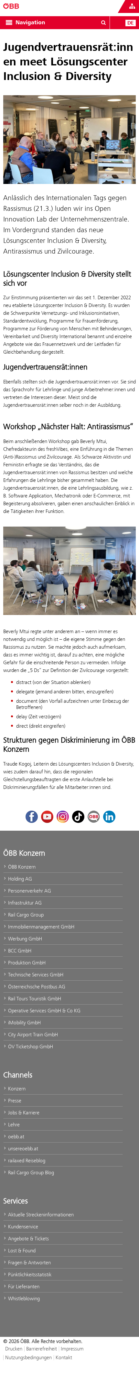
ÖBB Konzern (21, 867)
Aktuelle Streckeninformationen (40, 1215)
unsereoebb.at (22, 1148)
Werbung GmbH (24, 939)
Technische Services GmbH (35, 975)
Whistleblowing (23, 1298)
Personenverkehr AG (29, 891)
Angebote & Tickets (28, 1238)
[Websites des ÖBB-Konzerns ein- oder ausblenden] (132, 6)
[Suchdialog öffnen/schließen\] (103, 22)
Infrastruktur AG (24, 903)
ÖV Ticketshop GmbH (30, 1046)
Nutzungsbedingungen (28, 1357)
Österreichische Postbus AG (36, 987)
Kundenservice (22, 1227)
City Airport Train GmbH (32, 1034)
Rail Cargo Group (25, 915)
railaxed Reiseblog (26, 1160)
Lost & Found (21, 1250)
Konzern (16, 1089)
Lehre (13, 1124)
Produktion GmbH (26, 963)
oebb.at (15, 1136)
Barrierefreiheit (41, 1349)
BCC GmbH (19, 951)
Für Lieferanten (23, 1286)
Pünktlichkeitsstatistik (29, 1274)
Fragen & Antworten (29, 1262)
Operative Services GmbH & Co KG (43, 1011)
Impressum (72, 1349)
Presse (14, 1101)
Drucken (13, 1349)
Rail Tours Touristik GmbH (34, 999)
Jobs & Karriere (23, 1113)
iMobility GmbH (24, 1022)
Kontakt (64, 1357)
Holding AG (19, 879)
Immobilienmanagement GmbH (40, 927)
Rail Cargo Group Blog (30, 1172)
